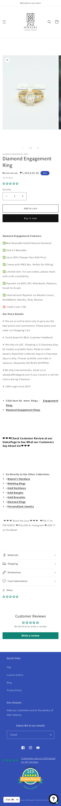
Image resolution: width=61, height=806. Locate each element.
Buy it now (30, 218)
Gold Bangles (15, 492)
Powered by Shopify (42, 800)
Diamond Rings (16, 501)
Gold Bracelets (16, 497)
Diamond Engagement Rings (23, 409)
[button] (4, 22)
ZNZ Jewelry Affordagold (26, 800)
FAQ (9, 667)
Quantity (7, 189)
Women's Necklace (18, 478)
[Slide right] (38, 147)
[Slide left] (23, 147)
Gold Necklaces (16, 488)
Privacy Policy (14, 690)
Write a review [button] (30, 635)
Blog (9, 682)
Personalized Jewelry (20, 506)
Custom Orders (15, 674)
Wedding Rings (16, 483)
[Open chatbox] (53, 799)
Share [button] (9, 590)
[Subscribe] (50, 735)
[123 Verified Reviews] (30, 791)
